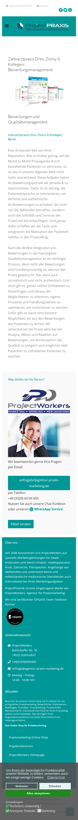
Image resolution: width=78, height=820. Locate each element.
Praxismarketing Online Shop (28, 737)
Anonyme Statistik (22, 811)
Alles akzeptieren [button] (38, 793)
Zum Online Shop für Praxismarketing (25, 725)
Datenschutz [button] (56, 777)
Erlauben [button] (55, 786)
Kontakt (43, 6)
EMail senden (21, 524)
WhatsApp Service (48, 509)
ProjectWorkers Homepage (26, 755)
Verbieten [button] (21, 786)
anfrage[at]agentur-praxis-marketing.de (39, 483)
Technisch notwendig (24, 806)
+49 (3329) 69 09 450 (20, 6)
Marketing (48, 811)
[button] (45, 777)
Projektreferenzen (21, 746)
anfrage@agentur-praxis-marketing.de (38, 668)
